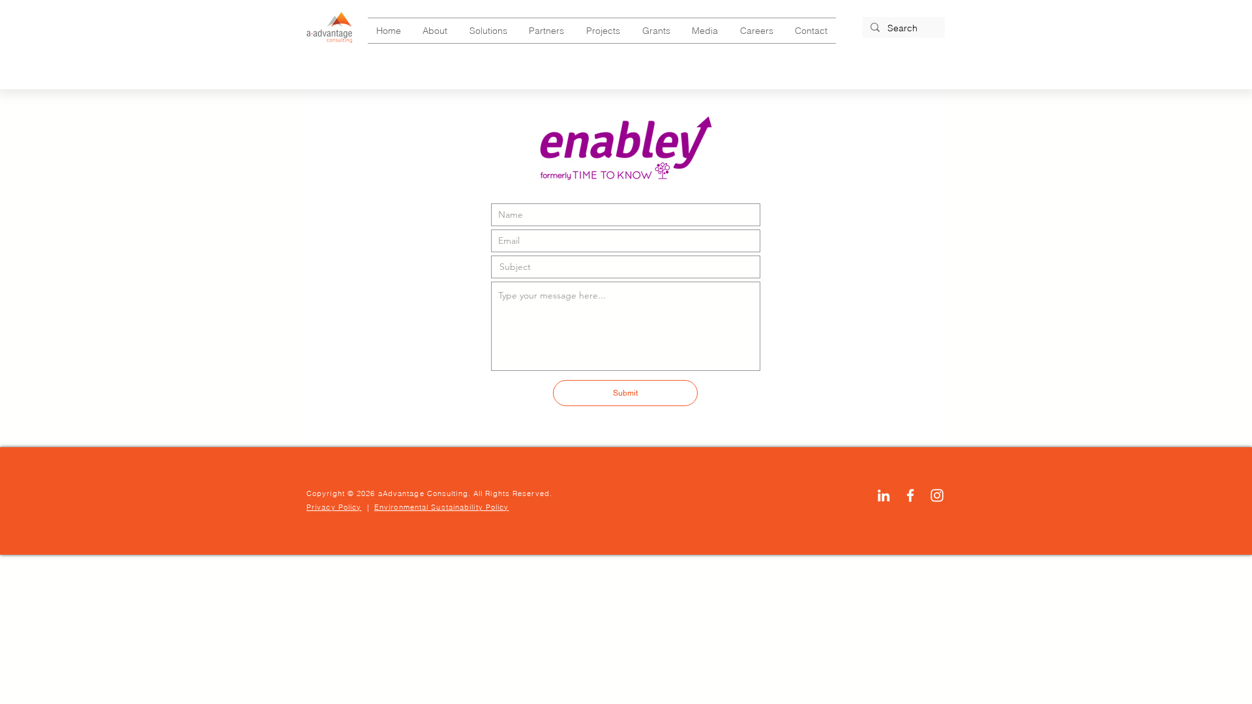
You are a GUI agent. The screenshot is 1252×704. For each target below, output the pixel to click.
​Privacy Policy (333, 507)
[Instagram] (937, 495)
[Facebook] (910, 495)
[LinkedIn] (883, 495)
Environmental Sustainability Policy (441, 507)
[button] (435, 30)
